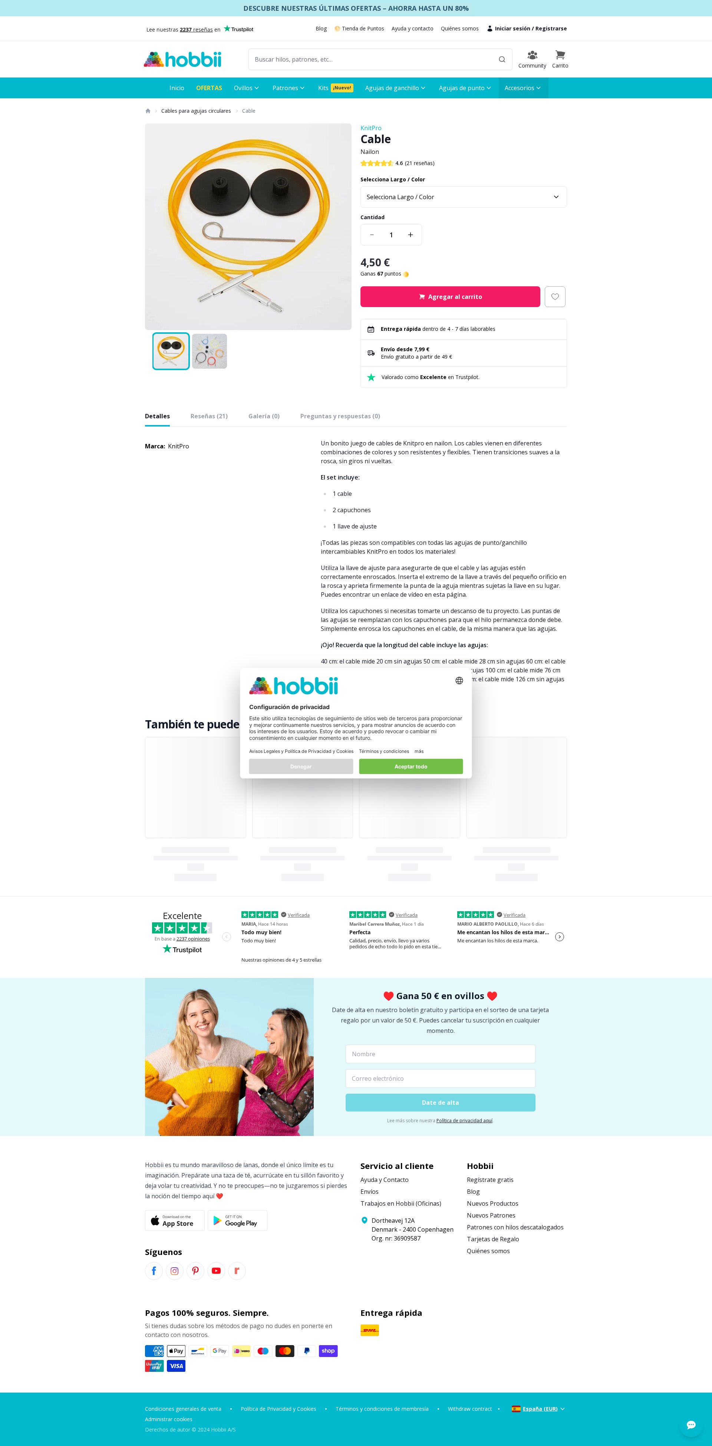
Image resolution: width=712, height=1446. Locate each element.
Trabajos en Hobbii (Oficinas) (400, 1203)
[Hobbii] (182, 59)
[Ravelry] (237, 1271)
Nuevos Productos (492, 1203)
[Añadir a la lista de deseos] (555, 296)
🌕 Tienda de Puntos (359, 28)
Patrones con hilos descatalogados (515, 1227)
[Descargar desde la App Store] (175, 1220)
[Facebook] (154, 1271)
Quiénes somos (460, 28)
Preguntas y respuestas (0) (340, 416)
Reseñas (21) (209, 416)
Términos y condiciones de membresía (382, 1408)
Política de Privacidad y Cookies (278, 1408)
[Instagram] (175, 1271)
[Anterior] (155, 227)
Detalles (157, 416)
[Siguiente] (341, 227)
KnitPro (371, 128)
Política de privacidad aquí (464, 1120)
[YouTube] (216, 1271)
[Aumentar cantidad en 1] (410, 235)
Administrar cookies (168, 1419)
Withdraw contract (470, 1408)
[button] (560, 59)
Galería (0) (264, 416)
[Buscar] (502, 59)
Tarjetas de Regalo (493, 1239)
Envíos (369, 1192)
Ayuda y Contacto (384, 1180)
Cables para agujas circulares (196, 110)
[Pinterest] (195, 1271)
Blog (321, 28)
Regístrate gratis (490, 1180)
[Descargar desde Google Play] (237, 1220)
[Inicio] (147, 111)
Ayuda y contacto (413, 28)
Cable (249, 110)
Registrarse (551, 28)
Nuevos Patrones (491, 1215)
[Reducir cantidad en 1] (372, 235)
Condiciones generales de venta (183, 1408)
